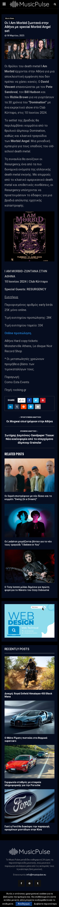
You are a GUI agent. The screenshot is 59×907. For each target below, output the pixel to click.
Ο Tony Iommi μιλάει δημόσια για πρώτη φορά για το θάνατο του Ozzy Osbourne (27, 589)
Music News (9, 18)
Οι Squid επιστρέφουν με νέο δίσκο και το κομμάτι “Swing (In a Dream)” (28, 498)
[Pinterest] (29, 883)
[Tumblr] (37, 883)
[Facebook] (21, 883)
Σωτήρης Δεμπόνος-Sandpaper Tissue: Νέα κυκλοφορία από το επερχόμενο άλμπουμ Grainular (29, 439)
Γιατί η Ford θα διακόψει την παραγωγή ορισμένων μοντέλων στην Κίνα (27, 828)
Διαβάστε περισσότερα (45, 904)
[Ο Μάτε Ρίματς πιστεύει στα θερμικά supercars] (29, 717)
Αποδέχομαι (24, 904)
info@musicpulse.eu (36, 874)
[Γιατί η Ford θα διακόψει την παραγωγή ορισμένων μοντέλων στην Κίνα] (29, 806)
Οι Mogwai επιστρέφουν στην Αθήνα (29, 421)
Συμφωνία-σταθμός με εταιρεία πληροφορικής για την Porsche (23, 784)
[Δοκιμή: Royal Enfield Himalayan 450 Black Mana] (29, 673)
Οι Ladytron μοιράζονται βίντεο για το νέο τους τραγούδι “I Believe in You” (28, 543)
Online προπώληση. (18, 333)
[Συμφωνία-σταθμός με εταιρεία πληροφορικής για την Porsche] (29, 761)
